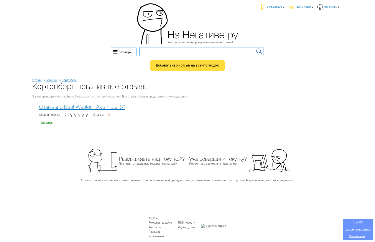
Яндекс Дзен (186, 227)
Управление (156, 236)
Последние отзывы (357, 229)
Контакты (154, 227)
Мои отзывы (357, 236)
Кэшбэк (153, 218)
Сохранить (47, 122)
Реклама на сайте (160, 222)
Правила (154, 231)
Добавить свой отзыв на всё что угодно (187, 65)
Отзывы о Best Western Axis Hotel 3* (82, 107)
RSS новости (186, 222)
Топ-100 (358, 222)
